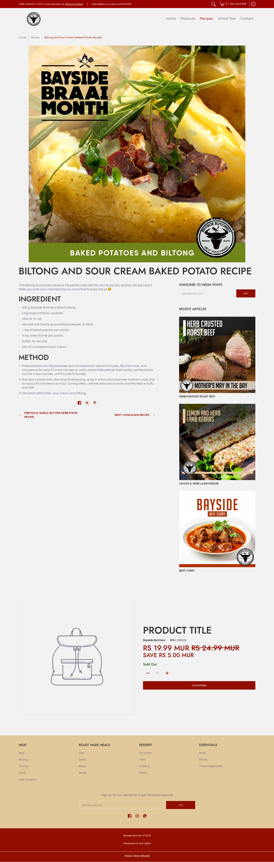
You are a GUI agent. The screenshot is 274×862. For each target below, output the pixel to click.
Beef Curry (187, 571)
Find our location (74, 4)
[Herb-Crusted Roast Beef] (217, 355)
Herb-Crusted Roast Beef (197, 396)
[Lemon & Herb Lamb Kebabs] (217, 442)
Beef (21, 753)
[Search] (213, 4)
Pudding (144, 766)
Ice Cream (145, 753)
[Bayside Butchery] (34, 18)
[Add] (167, 673)
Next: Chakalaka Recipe (132, 415)
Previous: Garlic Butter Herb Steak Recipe (51, 415)
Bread (82, 772)
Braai (202, 753)
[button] (79, 403)
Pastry (143, 772)
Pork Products (28, 779)
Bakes (83, 766)
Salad (82, 759)
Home (22, 37)
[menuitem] (233, 4)
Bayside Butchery (154, 640)
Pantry (203, 759)
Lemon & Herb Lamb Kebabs (199, 483)
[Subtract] (148, 673)
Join (245, 293)
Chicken (24, 766)
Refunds (145, 855)
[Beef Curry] (217, 529)
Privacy (129, 855)
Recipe (35, 37)
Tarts (142, 759)
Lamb (22, 772)
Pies (81, 753)
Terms (136, 855)
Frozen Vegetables (211, 766)
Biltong (23, 759)
